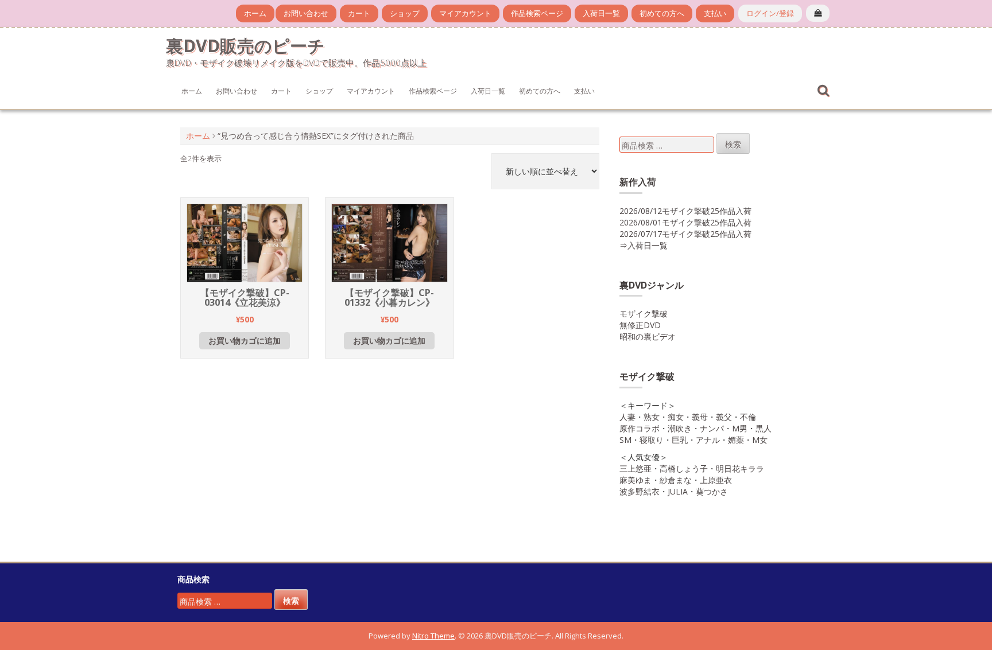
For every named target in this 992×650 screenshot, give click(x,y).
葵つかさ (712, 491)
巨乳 (680, 439)
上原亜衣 (716, 479)
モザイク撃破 (643, 313)
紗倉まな (676, 479)
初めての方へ (662, 13)
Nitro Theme (433, 635)
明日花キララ (740, 468)
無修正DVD (640, 325)
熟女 (652, 416)
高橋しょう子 (684, 468)
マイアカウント (465, 13)
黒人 (763, 428)
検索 (733, 144)
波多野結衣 (639, 491)
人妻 (627, 416)
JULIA (678, 491)
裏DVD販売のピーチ (245, 45)
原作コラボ (639, 428)
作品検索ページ (537, 13)
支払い (715, 13)
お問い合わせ (306, 13)
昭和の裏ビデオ (647, 336)
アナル (708, 439)
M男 (739, 428)
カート (359, 13)
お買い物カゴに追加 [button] (244, 340)
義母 (700, 416)
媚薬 (736, 439)
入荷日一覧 (601, 13)
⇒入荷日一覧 (643, 245)
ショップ (405, 13)
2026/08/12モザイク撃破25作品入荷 (685, 210)
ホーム (255, 13)
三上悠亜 (635, 468)
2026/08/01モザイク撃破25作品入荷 (685, 222)
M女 (760, 439)
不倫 (748, 416)
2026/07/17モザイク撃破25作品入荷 (685, 233)
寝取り (652, 439)
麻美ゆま (635, 479)
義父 (724, 416)
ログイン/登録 (770, 13)
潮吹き (680, 428)
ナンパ (712, 428)
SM (625, 439)
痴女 (676, 416)
